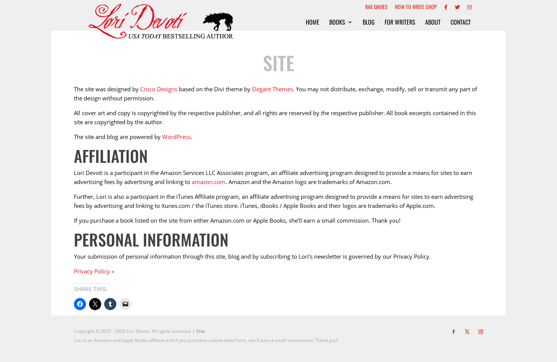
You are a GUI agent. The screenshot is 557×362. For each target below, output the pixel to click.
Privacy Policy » (94, 271)
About (433, 23)
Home (312, 23)
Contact (461, 23)
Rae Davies (376, 7)
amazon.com (208, 182)
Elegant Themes (272, 89)
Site (200, 331)
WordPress (176, 136)
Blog (369, 23)
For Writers (400, 23)
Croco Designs (158, 89)
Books (337, 23)
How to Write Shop (416, 7)
